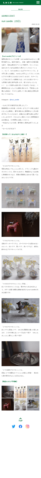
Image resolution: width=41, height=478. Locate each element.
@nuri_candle (14, 99)
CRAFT (12, 15)
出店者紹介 (5, 15)
